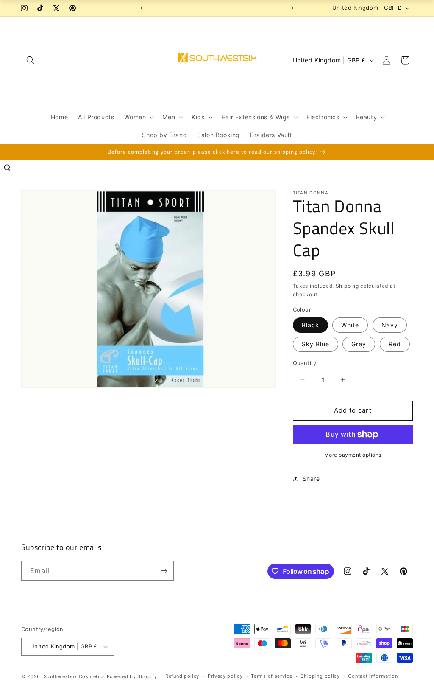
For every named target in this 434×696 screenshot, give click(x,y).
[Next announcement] (292, 8)
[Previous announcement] (141, 8)
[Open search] (7, 167)
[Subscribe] (164, 571)
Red (395, 344)
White (350, 324)
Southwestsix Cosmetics (75, 676)
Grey (358, 344)
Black (310, 324)
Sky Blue (315, 344)
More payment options (352, 455)
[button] (30, 60)
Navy (389, 324)
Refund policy (182, 676)
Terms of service (271, 676)
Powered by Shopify (132, 676)
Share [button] (311, 478)
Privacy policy (225, 676)
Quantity (305, 362)
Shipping (347, 286)
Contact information (373, 676)
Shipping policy (320, 676)
